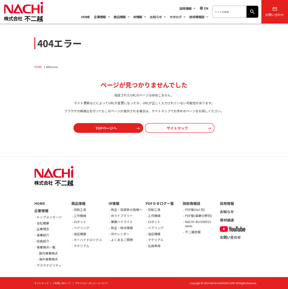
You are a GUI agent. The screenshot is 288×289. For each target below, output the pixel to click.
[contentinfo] (144, 222)
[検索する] (252, 12)
